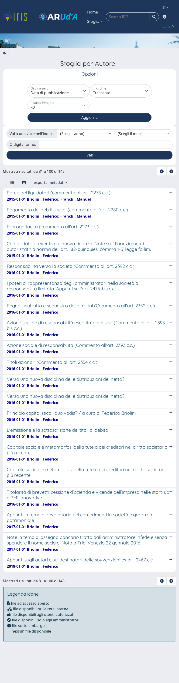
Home (92, 12)
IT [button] (164, 7)
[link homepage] (17, 16)
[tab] (12, 182)
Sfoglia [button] (93, 21)
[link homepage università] (58, 16)
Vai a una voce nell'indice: (32, 133)
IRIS (6, 53)
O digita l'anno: (23, 144)
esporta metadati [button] (49, 182)
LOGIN (168, 26)
